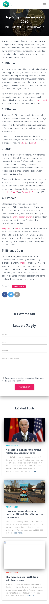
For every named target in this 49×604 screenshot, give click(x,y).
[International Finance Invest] (9, 4)
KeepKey (6, 228)
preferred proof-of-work (22, 217)
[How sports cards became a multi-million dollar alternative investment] (24, 491)
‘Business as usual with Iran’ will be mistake (22, 578)
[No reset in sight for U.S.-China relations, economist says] (24, 430)
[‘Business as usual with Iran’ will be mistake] (24, 555)
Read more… (32, 471)
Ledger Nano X (11, 192)
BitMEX (33, 143)
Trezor (17, 228)
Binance (23, 263)
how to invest (41, 100)
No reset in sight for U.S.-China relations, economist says (23, 451)
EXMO (23, 143)
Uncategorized (19, 286)
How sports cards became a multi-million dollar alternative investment (24, 514)
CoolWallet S (27, 192)
